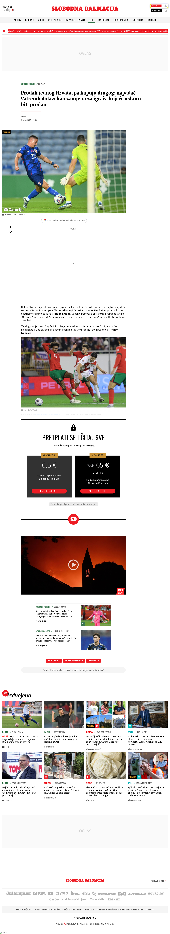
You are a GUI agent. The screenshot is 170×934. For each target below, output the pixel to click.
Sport (91, 20)
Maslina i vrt (104, 20)
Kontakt (101, 909)
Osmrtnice (151, 20)
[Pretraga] (166, 11)
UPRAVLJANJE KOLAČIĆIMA (85, 918)
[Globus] (62, 893)
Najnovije (29, 20)
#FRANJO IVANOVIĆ (74, 661)
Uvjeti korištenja (24, 909)
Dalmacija (70, 20)
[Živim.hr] (75, 893)
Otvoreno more (121, 20)
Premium (17, 20)
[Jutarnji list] (18, 893)
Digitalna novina (129, 909)
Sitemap (150, 909)
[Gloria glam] (94, 893)
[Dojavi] (9, 8)
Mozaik (81, 20)
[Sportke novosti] (51, 893)
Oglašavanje (113, 909)
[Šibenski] (114, 899)
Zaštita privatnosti (73, 909)
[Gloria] (86, 893)
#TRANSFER (93, 661)
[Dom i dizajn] (122, 893)
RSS (141, 909)
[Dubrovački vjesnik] (76, 899)
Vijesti (41, 20)
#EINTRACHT (54, 661)
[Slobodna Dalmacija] (85, 8)
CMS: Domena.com (107, 923)
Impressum (89, 909)
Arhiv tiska (138, 20)
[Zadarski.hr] (97, 899)
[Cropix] (56, 899)
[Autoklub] (137, 893)
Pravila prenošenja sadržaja (48, 909)
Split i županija (54, 20)
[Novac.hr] (156, 893)
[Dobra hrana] (107, 893)
